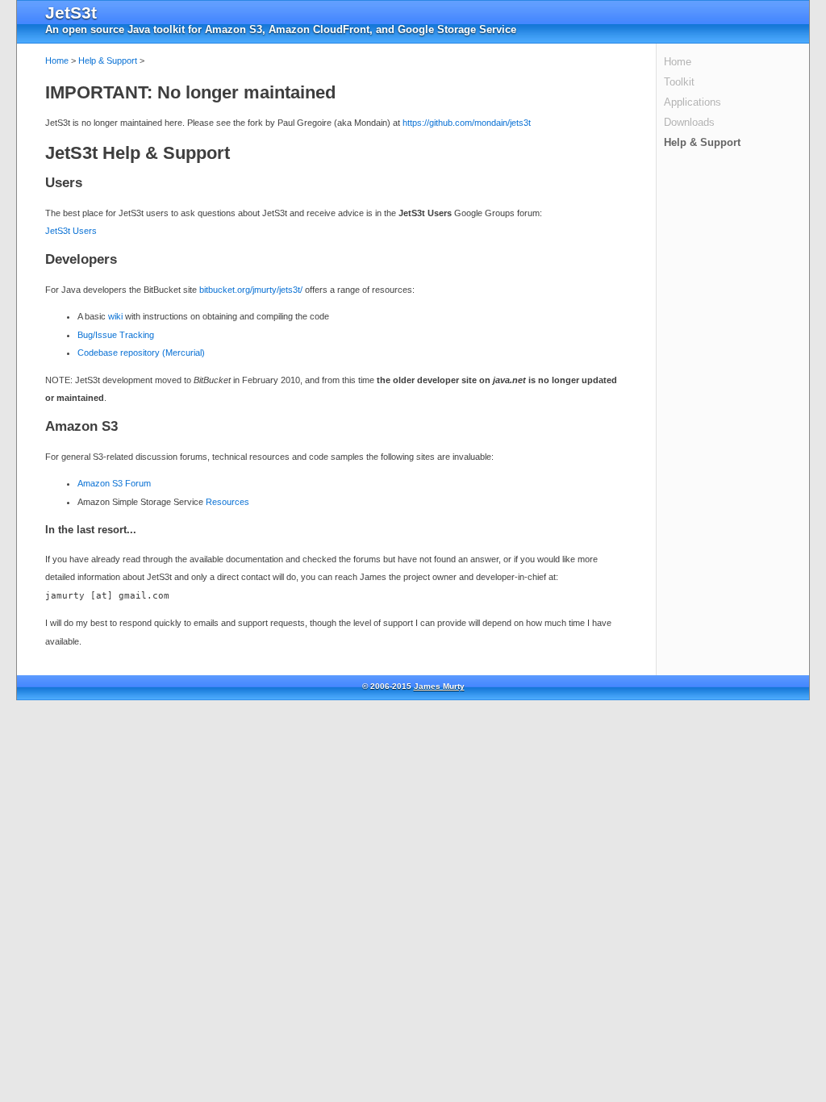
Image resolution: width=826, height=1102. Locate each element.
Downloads (689, 122)
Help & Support (702, 142)
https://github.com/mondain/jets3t (467, 122)
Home (677, 62)
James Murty (439, 686)
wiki (115, 316)
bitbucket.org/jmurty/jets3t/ (250, 289)
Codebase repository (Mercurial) (141, 352)
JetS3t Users (71, 231)
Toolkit (679, 82)
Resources (227, 502)
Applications (692, 102)
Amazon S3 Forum (114, 483)
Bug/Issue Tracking (115, 335)
